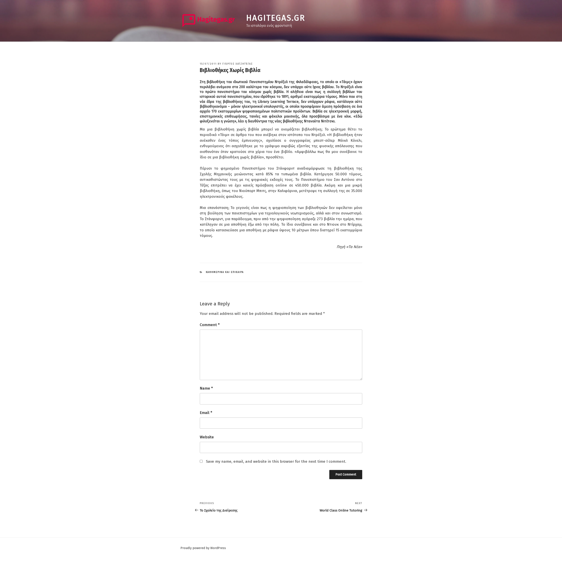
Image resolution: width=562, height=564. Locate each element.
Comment (210, 325)
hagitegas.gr (275, 18)
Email (206, 412)
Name (206, 388)
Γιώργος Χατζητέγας (237, 63)
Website (207, 437)
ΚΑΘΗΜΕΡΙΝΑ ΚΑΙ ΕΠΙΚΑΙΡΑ (225, 272)
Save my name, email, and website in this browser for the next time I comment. (276, 461)
